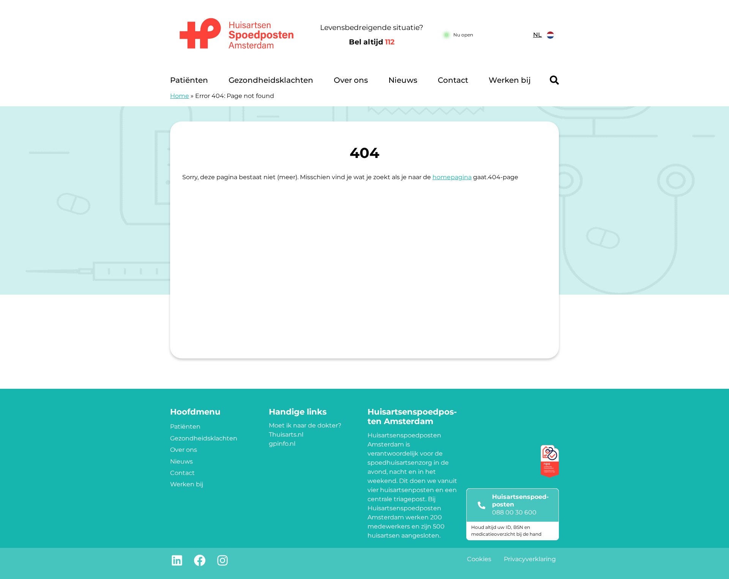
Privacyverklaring (530, 559)
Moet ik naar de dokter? (305, 425)
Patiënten (189, 80)
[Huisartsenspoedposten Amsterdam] (237, 35)
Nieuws (402, 80)
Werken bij (510, 80)
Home (179, 95)
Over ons (351, 80)
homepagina (452, 177)
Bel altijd (371, 42)
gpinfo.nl (282, 443)
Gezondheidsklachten (271, 80)
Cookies (479, 559)
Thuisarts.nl (286, 434)
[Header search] (554, 80)
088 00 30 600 (514, 512)
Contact (453, 80)
